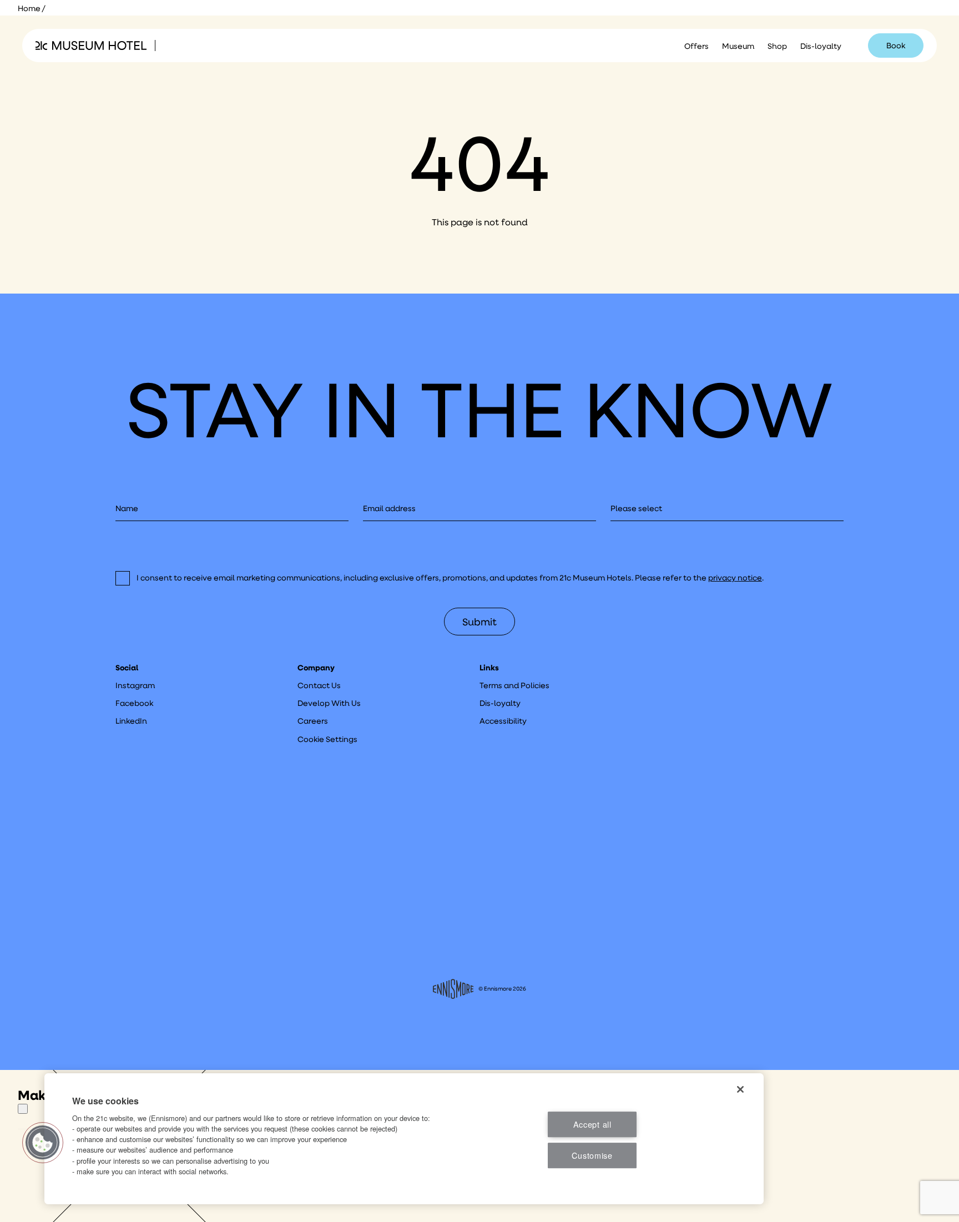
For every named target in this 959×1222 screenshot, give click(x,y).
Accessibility (503, 721)
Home (29, 8)
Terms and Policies (514, 685)
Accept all (592, 1124)
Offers (696, 46)
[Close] (23, 1109)
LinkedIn (131, 721)
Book (895, 46)
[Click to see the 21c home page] (91, 45)
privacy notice (735, 578)
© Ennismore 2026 (502, 988)
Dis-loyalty (820, 46)
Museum (738, 46)
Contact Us (319, 685)
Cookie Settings (327, 739)
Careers (312, 721)
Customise (592, 1155)
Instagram (135, 685)
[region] (404, 1138)
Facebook (134, 703)
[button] (42, 1142)
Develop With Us (329, 703)
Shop (777, 46)
